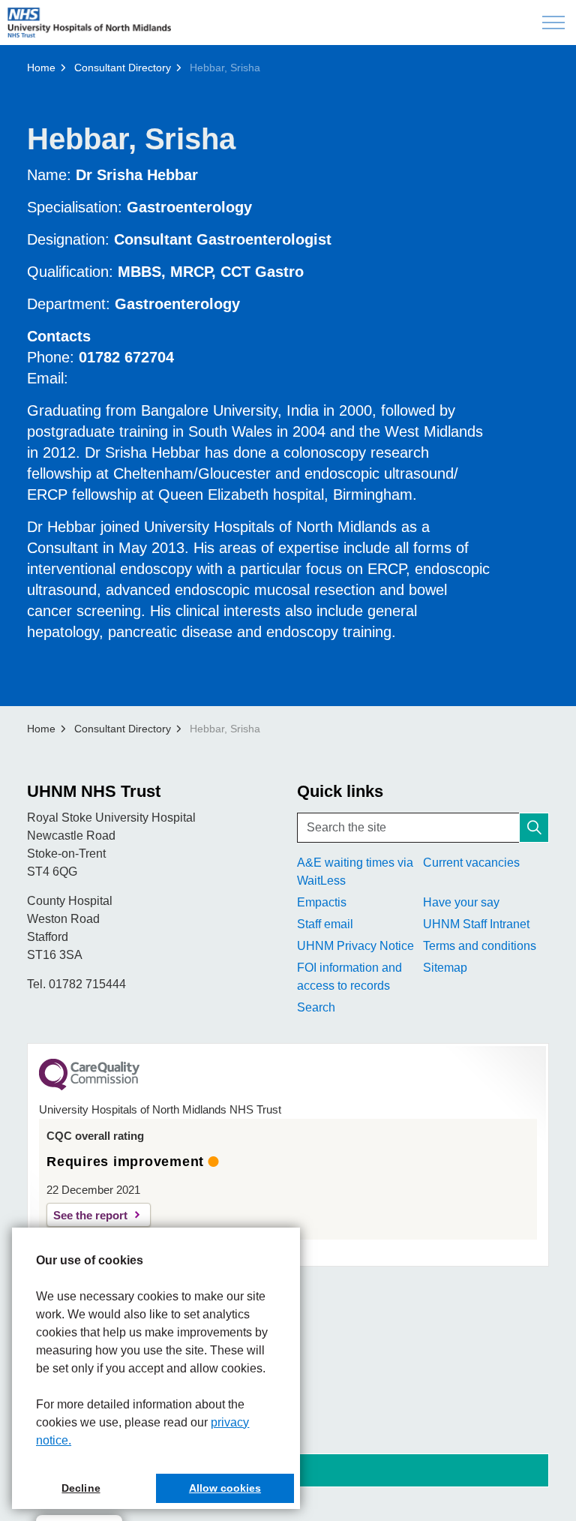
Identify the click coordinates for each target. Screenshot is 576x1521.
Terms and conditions (479, 945)
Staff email (325, 924)
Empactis (321, 902)
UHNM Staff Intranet (476, 924)
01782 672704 (126, 357)
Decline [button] (81, 1488)
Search (316, 1007)
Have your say (461, 902)
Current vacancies (471, 862)
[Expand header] (553, 22)
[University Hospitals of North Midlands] (89, 23)
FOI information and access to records (349, 976)
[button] (534, 828)
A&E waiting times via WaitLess (355, 871)
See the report (90, 1215)
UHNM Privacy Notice (355, 945)
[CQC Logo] (89, 1087)
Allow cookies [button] (225, 1488)
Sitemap (445, 967)
